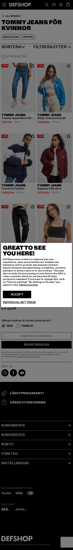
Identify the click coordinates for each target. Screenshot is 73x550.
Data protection (28, 285)
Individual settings (19, 302)
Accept (17, 294)
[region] (36, 275)
